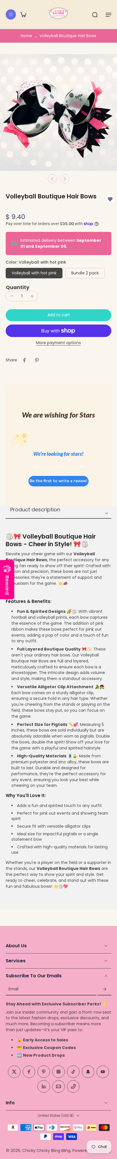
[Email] (58, 1086)
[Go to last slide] (52, 178)
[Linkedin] (43, 1086)
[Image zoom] (58, 112)
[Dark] (11, 14)
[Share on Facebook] (24, 360)
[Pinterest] (43, 1071)
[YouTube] (103, 1071)
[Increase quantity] (32, 296)
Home (26, 36)
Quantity (17, 287)
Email (13, 989)
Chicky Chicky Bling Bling (46, 1150)
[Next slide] (64, 178)
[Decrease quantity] (11, 296)
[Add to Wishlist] (110, 199)
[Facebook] (29, 1071)
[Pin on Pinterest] (37, 360)
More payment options (58, 343)
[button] (108, 14)
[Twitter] (14, 1071)
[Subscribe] (104, 989)
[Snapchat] (88, 1071)
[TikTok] (73, 1071)
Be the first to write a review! (58, 481)
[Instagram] (58, 1071)
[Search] (95, 14)
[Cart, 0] (23, 14)
